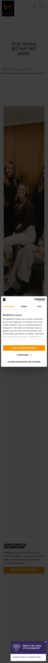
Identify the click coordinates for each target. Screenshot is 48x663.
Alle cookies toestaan (24, 348)
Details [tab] (24, 306)
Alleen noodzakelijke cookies (24, 362)
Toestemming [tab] (9, 306)
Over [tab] (39, 306)
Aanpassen (22, 355)
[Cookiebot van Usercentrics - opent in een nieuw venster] (34, 299)
